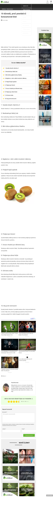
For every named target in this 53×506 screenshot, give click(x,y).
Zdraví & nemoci (26, 9)
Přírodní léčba (26, 13)
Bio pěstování (26, 25)
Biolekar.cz (4, 8)
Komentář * (4, 412)
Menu (51, 3)
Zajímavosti (25, 6)
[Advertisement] (18, 33)
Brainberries (10, 336)
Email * (23, 428)
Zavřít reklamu (49, 495)
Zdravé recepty (26, 29)
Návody (24, 21)
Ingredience (25, 33)
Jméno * (4, 428)
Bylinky (24, 17)
